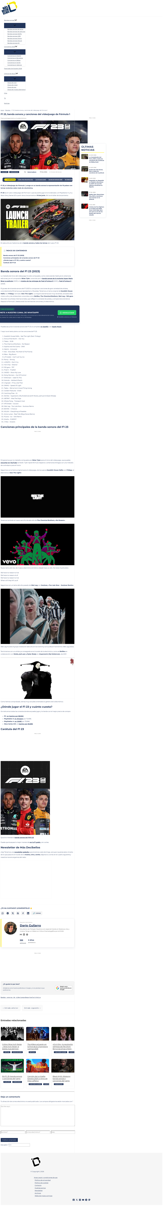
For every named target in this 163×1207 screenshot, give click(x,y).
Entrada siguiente (32, 1008)
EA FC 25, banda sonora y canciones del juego (12, 1077)
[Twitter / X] (77, 1200)
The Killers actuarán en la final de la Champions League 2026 (37, 1046)
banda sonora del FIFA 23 (24, 837)
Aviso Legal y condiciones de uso (45, 1177)
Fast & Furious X (65, 281)
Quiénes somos (40, 1188)
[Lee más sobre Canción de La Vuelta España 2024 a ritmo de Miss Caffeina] (37, 1066)
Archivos (38, 1193)
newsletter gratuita (21, 852)
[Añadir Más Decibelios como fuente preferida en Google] (63, 988)
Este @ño (4, 1145)
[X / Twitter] (13, 913)
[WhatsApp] (2, 913)
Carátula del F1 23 (9, 262)
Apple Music (56, 327)
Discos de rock (17, 1052)
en (8, 716)
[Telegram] (8, 913)
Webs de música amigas (43, 1196)
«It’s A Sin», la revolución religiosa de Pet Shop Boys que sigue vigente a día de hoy (63, 1046)
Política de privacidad (43, 1180)
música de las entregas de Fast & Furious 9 (37, 281)
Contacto (38, 1185)
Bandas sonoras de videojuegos (13, 997)
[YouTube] (83, 1200)
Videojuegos (14, 172)
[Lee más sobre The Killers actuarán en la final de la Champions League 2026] (37, 1034)
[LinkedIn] (28, 913)
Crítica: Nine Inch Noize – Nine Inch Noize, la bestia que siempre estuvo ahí (12, 1046)
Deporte (28, 997)
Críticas (6, 1052)
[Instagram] (80, 1200)
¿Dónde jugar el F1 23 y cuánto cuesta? (17, 260)
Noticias (32, 1052)
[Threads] (18, 913)
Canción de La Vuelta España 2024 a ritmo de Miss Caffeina (37, 1078)
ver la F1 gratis (35, 842)
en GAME (18, 721)
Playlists (4, 172)
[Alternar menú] (14, 25)
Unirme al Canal (68, 312)
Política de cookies (41, 1183)
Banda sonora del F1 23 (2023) (13, 255)
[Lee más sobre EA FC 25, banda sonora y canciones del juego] (12, 1066)
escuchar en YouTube (9, 463)
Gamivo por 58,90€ (16, 716)
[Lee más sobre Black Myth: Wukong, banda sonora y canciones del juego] (62, 1066)
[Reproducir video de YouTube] (37, 219)
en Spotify (44, 327)
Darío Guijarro (30, 925)
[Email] (21, 934)
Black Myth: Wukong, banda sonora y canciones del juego (62, 1078)
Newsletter (39, 1190)
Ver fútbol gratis (69, 179)
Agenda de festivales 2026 (55, 179)
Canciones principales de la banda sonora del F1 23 (21, 258)
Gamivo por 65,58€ (26, 724)
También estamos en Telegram (68, 317)
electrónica (36, 997)
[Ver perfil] (10, 934)
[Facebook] (23, 913)
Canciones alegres (60, 1052)
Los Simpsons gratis (40, 179)
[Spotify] (27, 934)
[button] (16, 20)
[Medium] (89, 1200)
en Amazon (19, 719)
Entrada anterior (10, 1008)
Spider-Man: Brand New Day (25, 179)
